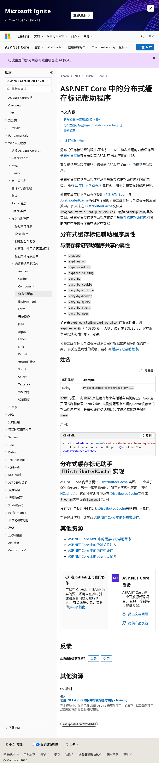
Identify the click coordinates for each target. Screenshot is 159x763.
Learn (65, 76)
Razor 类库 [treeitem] (19, 211)
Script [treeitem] (22, 369)
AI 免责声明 (11, 754)
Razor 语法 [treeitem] (19, 203)
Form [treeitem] (21, 309)
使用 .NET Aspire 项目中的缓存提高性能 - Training (93, 700)
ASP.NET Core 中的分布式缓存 (116, 517)
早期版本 (29, 754)
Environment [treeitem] (27, 301)
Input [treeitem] (22, 332)
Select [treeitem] (22, 377)
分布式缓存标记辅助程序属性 (82, 120)
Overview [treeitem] (14, 105)
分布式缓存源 (70, 155)
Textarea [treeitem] (24, 384)
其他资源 (69, 130)
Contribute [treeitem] (15, 550)
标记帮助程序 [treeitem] (23, 226)
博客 (43, 754)
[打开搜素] (142, 36)
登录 (151, 36)
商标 (126, 754)
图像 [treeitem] (21, 324)
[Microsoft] (7, 36)
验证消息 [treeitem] (24, 392)
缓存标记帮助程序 (88, 185)
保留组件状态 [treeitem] (27, 362)
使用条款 (112, 754)
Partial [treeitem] (22, 354)
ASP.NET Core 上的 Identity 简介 (92, 556)
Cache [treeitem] (22, 279)
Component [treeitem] (26, 286)
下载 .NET (145, 47)
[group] (108, 447)
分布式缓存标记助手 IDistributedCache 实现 (93, 125)
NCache (66, 493)
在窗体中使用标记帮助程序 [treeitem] (32, 248)
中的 (132, 164)
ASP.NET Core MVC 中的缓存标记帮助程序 (99, 539)
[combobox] (28, 80)
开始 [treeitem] (11, 113)
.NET (77, 76)
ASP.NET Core (95, 76)
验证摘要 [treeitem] (24, 399)
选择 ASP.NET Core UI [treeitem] (26, 151)
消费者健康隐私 (88, 754)
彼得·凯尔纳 (73, 140)
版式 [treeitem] (14, 196)
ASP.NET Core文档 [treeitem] (20, 98)
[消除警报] (150, 8)
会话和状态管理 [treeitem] (22, 188)
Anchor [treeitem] (23, 271)
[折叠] (51, 72)
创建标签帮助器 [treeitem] (25, 241)
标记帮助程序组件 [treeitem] (26, 256)
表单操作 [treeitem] (24, 316)
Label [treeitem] (22, 339)
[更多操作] (152, 76)
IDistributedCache (74, 200)
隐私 (68, 754)
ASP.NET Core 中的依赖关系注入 (92, 544)
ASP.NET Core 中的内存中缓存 (90, 550)
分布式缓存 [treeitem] (25, 294)
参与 (57, 754)
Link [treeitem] (21, 347)
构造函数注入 (114, 194)
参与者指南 (77, 607)
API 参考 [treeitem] (13, 543)
